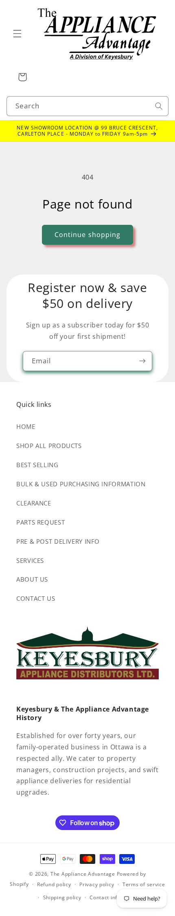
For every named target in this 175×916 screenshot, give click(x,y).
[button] (17, 33)
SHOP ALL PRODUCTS (49, 446)
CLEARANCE (33, 503)
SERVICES (30, 560)
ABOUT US (32, 579)
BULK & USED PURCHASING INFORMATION (80, 484)
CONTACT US (35, 598)
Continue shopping (87, 234)
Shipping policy (62, 897)
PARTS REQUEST (40, 522)
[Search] (158, 106)
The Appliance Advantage (82, 874)
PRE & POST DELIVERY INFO (58, 541)
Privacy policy (96, 884)
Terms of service (143, 884)
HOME (25, 426)
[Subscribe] (142, 361)
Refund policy (54, 884)
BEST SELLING (37, 465)
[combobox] (87, 106)
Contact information (115, 897)
